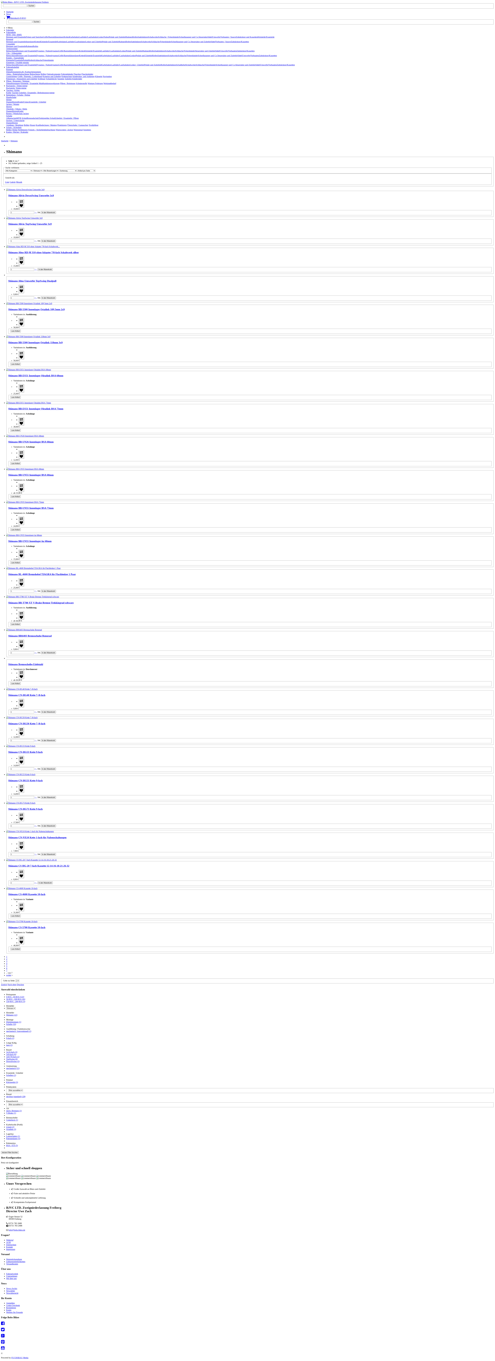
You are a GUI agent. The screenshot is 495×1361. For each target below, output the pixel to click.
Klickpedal (12, 1082)
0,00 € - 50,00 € (15, 997)
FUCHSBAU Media (19, 1358)
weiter (8, 975)
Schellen (11, 1075)
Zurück (4, 985)
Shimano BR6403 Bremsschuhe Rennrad (30, 636)
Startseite (4, 141)
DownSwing (12, 1061)
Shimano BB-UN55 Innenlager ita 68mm (30, 541)
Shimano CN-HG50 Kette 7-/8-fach (26, 723)
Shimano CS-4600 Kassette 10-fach (26, 894)
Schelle (11, 1024)
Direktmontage (13, 1022)
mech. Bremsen (14, 1111)
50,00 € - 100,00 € (15, 999)
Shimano (14, 141)
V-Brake (11, 1113)
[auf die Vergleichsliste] (21, 201)
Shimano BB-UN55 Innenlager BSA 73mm (31, 508)
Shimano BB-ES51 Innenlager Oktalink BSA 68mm (35, 375)
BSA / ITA (12, 1145)
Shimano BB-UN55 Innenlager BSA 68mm (31, 475)
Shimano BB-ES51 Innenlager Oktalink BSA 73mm (35, 408)
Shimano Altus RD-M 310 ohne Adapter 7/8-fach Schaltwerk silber (43, 252)
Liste (7, 182)
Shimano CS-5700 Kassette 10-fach (26, 927)
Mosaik (19, 182)
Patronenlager (13, 1138)
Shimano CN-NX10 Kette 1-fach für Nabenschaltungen (37, 837)
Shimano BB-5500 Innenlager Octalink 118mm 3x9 (35, 342)
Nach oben (11, 985)
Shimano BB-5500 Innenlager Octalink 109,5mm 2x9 (36, 309)
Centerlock (12, 1120)
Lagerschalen (13, 1136)
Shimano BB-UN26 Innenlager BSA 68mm (31, 441)
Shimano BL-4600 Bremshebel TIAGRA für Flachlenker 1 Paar (42, 574)
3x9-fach (11, 1054)
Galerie (13, 182)
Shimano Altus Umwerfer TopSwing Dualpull (32, 281)
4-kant (10, 1127)
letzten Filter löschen (10, 1152)
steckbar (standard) (15, 1096)
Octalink (11, 1129)
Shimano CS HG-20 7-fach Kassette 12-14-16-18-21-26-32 (38, 865)
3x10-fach (11, 1052)
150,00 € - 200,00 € (15, 1001)
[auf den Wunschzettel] (21, 206)
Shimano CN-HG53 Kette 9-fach (25, 752)
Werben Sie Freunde (14, 1312)
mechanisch (12, 1068)
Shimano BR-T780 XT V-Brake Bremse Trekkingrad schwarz (41, 602)
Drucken (20, 985)
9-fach (10, 1038)
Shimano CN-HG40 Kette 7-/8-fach (26, 695)
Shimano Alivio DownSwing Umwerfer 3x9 (31, 195)
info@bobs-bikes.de (17, 1230)
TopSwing (12, 1059)
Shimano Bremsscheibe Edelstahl (25, 664)
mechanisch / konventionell (18, 1031)
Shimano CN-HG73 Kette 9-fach (25, 809)
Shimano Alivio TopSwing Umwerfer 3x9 (30, 224)
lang (9, 1045)
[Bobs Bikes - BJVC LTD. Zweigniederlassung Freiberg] (25, 2)
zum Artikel (15, 331)
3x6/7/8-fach (12, 1057)
